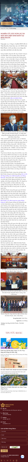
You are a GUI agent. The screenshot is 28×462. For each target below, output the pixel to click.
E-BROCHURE (7, 23)
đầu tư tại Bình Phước (16, 98)
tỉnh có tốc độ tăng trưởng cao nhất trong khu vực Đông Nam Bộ (14, 176)
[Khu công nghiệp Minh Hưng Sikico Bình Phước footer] (7, 405)
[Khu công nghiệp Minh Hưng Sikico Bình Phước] (5, 2)
